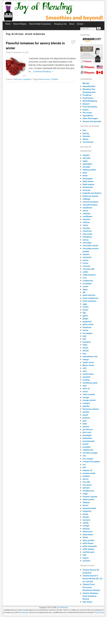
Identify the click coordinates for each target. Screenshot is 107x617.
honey (85, 330)
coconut (86, 266)
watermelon (88, 534)
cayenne (86, 219)
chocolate (87, 242)
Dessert (86, 103)
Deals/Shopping (90, 100)
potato (85, 444)
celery (85, 225)
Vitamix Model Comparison (40, 23)
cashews (86, 213)
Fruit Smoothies (90, 106)
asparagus (87, 163)
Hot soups (87, 112)
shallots (86, 476)
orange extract (89, 400)
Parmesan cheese (91, 409)
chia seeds (87, 234)
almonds (86, 158)
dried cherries (89, 295)
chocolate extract (90, 245)
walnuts (86, 528)
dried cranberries (90, 298)
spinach (86, 487)
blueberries (88, 187)
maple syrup (88, 362)
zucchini (86, 560)
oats (85, 385)
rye (84, 464)
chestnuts (87, 231)
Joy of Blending (62, 607)
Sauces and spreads (92, 121)
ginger (85, 318)
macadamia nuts (90, 356)
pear (85, 420)
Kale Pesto (87, 602)
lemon (85, 347)
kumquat (87, 342)
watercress (88, 531)
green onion (88, 324)
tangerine (87, 511)
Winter (86, 139)
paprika (86, 406)
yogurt (86, 557)
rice (84, 455)
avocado (86, 166)
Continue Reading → (43, 71)
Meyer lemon (88, 365)
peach (85, 414)
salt (84, 467)
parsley (86, 412)
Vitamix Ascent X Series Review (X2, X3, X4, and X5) (93, 578)
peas (85, 423)
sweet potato (88, 499)
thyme (85, 514)
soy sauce (87, 484)
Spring (86, 133)
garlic (85, 315)
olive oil (86, 388)
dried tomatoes (44, 79)
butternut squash (90, 196)
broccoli (86, 190)
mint (85, 371)
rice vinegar (88, 458)
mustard (86, 377)
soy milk (86, 482)
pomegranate (89, 441)
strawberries (88, 490)
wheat (85, 537)
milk (84, 368)
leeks (85, 344)
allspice (86, 155)
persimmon (88, 429)
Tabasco (86, 502)
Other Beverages (90, 118)
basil (85, 172)
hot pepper (88, 333)
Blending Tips (89, 89)
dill (84, 292)
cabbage (86, 199)
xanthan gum (88, 552)
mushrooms (88, 374)
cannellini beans (90, 204)
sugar (85, 493)
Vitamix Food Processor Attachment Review (91, 587)
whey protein (88, 540)
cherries (86, 228)
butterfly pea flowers (92, 193)
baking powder (89, 169)
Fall (84, 130)
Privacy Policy (99, 612)
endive (86, 306)
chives (85, 239)
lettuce (86, 350)
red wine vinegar (90, 452)
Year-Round (88, 142)
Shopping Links (60, 23)
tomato (86, 517)
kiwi (84, 339)
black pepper (88, 184)
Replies (54, 79)
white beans (88, 543)
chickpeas (87, 236)
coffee (85, 272)
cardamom (87, 207)
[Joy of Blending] (53, 11)
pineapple (87, 435)
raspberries (88, 449)
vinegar (86, 525)
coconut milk (88, 269)
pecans (86, 426)
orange (86, 397)
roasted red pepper (91, 461)
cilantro (86, 254)
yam (84, 554)
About (71, 23)
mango (86, 359)
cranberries (88, 280)
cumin (85, 286)
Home (7, 23)
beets (85, 175)
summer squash (90, 496)
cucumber (87, 283)
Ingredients (27, 79)
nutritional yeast (90, 382)
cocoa (85, 263)
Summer (86, 136)
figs (84, 312)
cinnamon (87, 257)
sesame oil (87, 470)
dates (85, 289)
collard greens (89, 274)
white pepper (88, 549)
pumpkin (87, 447)
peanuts (86, 417)
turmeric (86, 520)
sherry (85, 479)
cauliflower (88, 216)
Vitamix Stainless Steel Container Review (90, 596)
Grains (86, 109)
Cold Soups (17, 79)
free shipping (22, 612)
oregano (86, 403)
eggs (85, 304)
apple (85, 161)
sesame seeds (89, 473)
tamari (85, 505)
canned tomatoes (90, 201)
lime (84, 353)
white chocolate (90, 546)
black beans (88, 181)
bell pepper (88, 178)
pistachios (87, 438)
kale (84, 336)
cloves (85, 260)
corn (85, 277)
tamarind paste (89, 508)
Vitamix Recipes (19, 23)
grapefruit (87, 321)
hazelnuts (87, 327)
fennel (85, 309)
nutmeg (86, 379)
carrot (85, 210)
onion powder (89, 394)
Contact (80, 23)
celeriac (86, 222)
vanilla (85, 522)
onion (85, 391)
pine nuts (87, 432)
